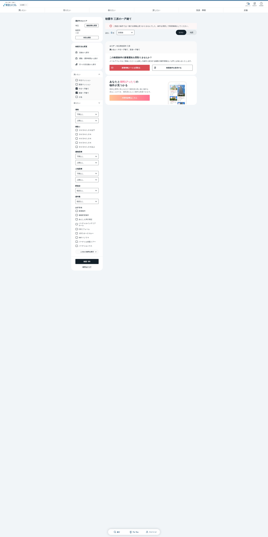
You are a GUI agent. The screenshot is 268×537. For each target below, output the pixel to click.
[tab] (181, 32)
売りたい (67, 10)
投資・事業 (201, 10)
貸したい (156, 10)
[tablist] (186, 32)
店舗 (246, 10)
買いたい (22, 10)
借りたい (112, 10)
